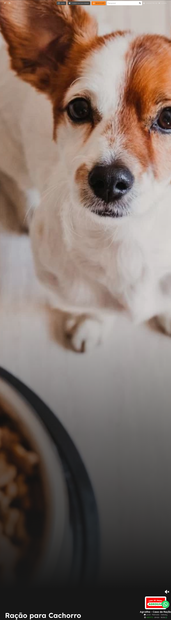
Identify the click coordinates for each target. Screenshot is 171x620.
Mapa (62, 3)
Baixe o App (99, 3)
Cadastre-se (151, 3)
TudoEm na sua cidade (80, 3)
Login (163, 3)
